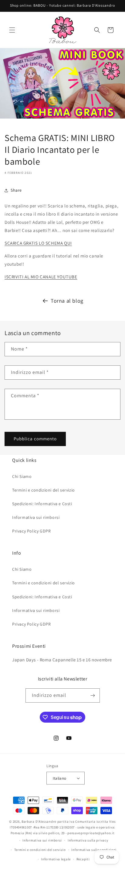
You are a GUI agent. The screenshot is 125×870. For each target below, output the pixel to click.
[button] (12, 30)
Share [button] (16, 190)
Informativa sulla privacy (88, 840)
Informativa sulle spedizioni (94, 850)
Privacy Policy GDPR (31, 531)
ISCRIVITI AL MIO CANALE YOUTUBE (41, 277)
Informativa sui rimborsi (35, 517)
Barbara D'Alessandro (39, 821)
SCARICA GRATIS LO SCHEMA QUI (38, 243)
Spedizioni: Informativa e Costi (42, 503)
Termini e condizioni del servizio (43, 490)
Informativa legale (56, 859)
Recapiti (83, 859)
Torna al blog (67, 300)
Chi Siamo (22, 476)
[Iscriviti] (93, 695)
